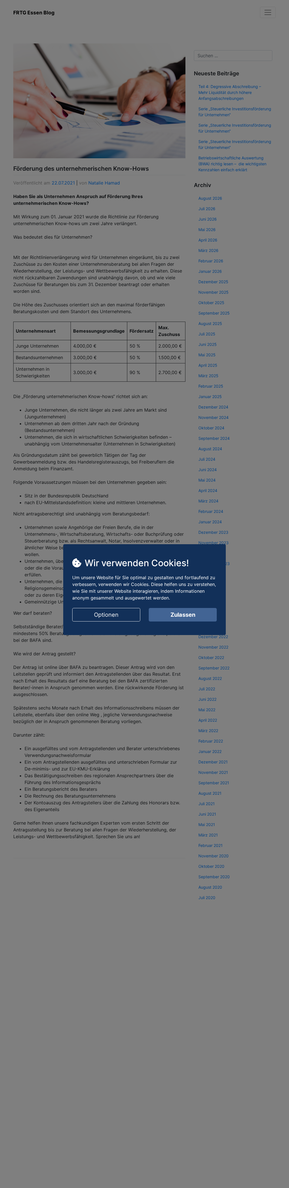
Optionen (106, 614)
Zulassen (182, 614)
